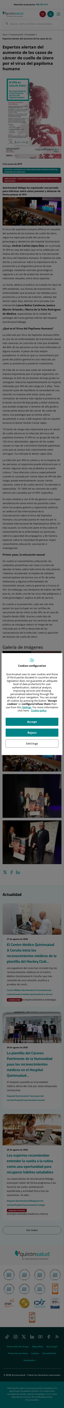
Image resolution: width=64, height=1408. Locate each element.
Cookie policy (39, 710)
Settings (32, 743)
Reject (32, 732)
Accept (32, 722)
